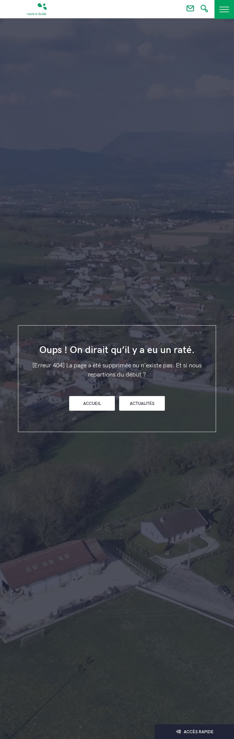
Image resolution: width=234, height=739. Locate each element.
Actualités (142, 403)
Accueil (92, 403)
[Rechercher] (204, 10)
